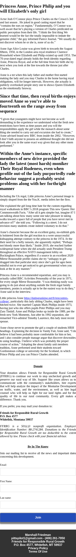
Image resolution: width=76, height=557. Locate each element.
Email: (3, 464)
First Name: (6, 481)
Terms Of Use (38, 551)
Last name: (5, 497)
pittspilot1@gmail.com (26, 538)
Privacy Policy (38, 548)
